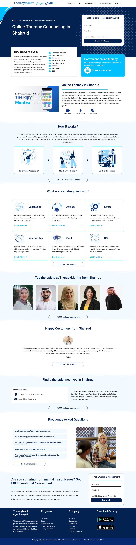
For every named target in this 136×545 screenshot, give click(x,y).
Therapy (70, 3)
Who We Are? (89, 3)
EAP (79, 3)
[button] (36, 99)
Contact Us (73, 521)
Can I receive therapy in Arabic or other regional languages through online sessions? (39, 443)
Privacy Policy (78, 540)
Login (117, 3)
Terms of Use (99, 540)
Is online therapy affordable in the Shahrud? (30, 449)
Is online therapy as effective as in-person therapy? (33, 431)
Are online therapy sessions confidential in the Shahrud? (35, 437)
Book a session (101, 70)
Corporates (73, 524)
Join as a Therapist (105, 3)
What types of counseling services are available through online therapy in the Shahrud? (37, 456)
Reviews (72, 529)
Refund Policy (89, 540)
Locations (72, 526)
